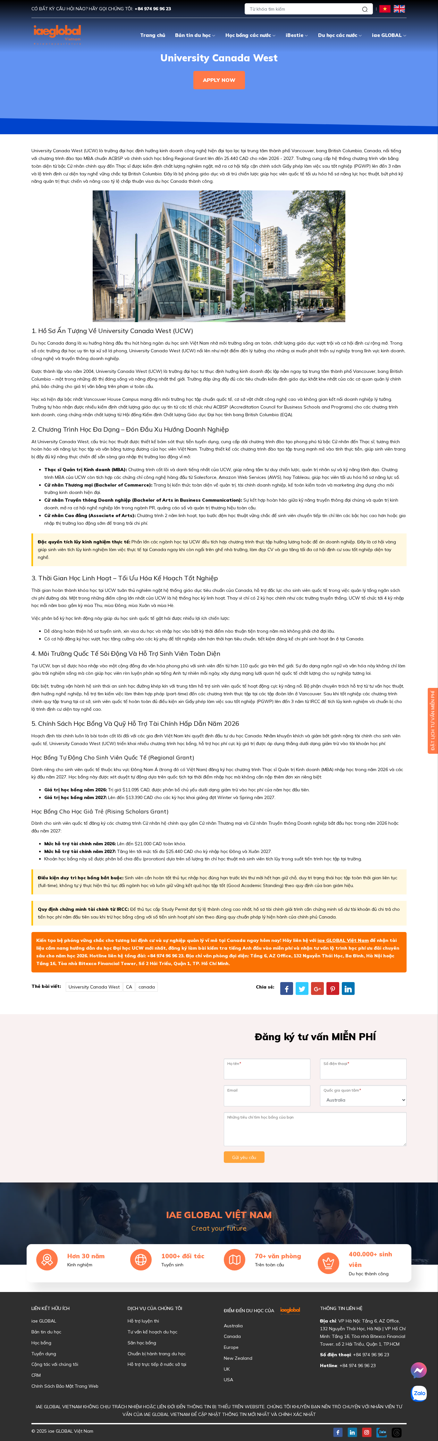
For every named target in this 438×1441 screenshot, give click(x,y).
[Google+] (317, 988)
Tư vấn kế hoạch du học (152, 1332)
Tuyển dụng (43, 1354)
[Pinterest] (332, 988)
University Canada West (94, 987)
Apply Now (219, 80)
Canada (232, 1336)
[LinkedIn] (348, 988)
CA (129, 987)
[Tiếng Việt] (385, 8)
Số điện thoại (336, 1063)
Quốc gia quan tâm (342, 1090)
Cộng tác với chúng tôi (54, 1364)
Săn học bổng (142, 1343)
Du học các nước (337, 35)
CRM (36, 1375)
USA (228, 1380)
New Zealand (238, 1358)
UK (227, 1369)
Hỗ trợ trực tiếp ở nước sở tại (157, 1364)
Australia (233, 1326)
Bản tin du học (193, 35)
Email (232, 1090)
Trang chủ (152, 35)
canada (147, 987)
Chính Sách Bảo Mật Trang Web (64, 1386)
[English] (399, 8)
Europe (231, 1347)
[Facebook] (286, 988)
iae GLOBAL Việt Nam (343, 940)
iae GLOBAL (387, 35)
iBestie (294, 35)
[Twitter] (302, 988)
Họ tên (234, 1063)
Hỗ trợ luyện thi (143, 1321)
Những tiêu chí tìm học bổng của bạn (260, 1117)
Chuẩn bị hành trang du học (157, 1354)
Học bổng (41, 1343)
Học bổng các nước (248, 35)
